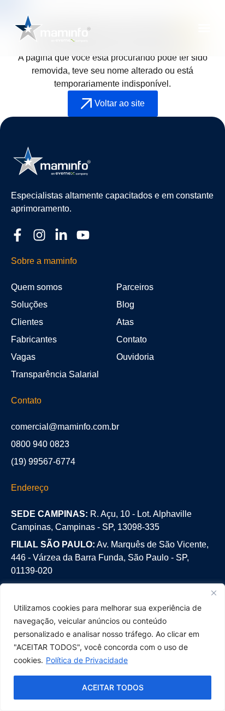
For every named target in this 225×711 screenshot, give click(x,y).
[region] (112, 647)
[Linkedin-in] (61, 235)
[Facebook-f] (17, 235)
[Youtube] (83, 235)
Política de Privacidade (87, 660)
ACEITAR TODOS (113, 687)
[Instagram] (39, 235)
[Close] (213, 592)
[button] (204, 28)
